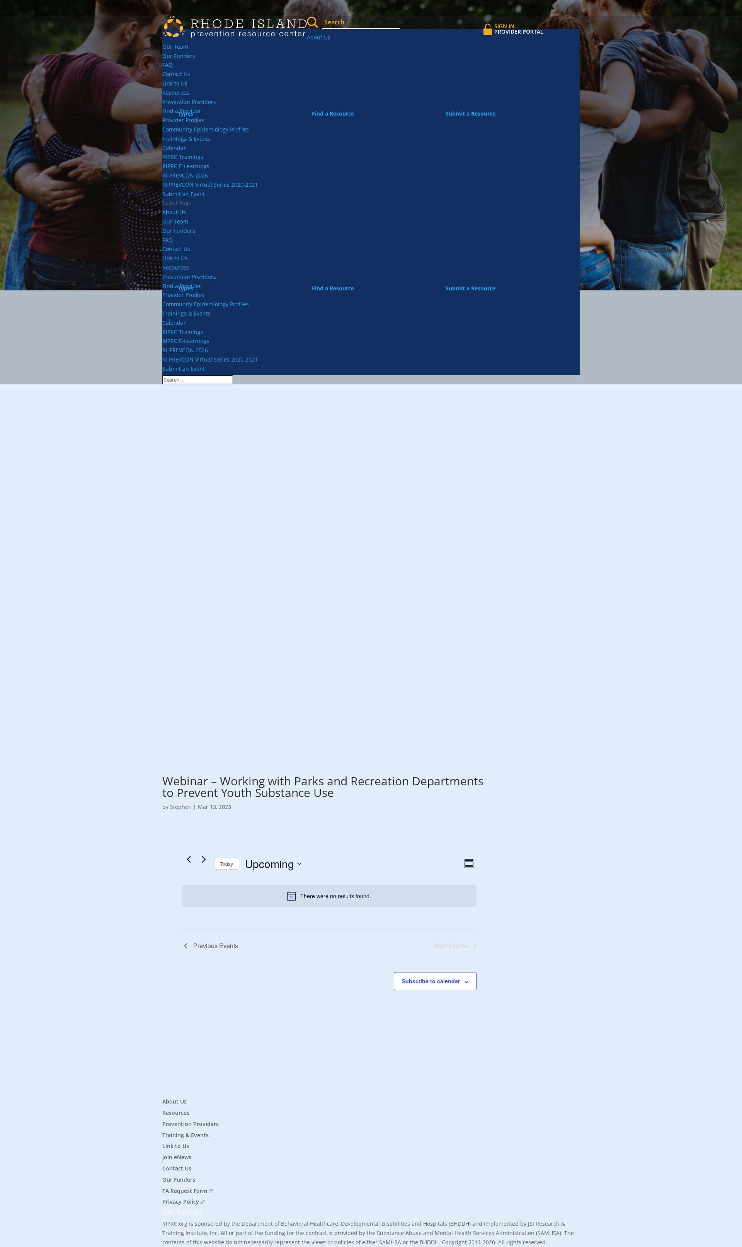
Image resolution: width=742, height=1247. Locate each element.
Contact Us (176, 74)
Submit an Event (183, 194)
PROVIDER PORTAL (518, 28)
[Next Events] (203, 859)
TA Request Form (184, 1190)
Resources (175, 92)
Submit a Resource (470, 113)
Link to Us (174, 83)
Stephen (181, 806)
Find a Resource (333, 113)
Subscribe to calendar (431, 981)
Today (226, 863)
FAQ (167, 64)
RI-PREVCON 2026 (185, 175)
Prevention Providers (190, 1124)
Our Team (175, 46)
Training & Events (185, 1135)
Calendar (174, 148)
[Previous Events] (188, 859)
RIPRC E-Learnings (185, 166)
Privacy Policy (180, 1201)
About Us (318, 37)
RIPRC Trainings (182, 156)
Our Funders (178, 56)
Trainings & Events (186, 138)
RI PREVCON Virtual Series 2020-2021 (210, 184)
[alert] (329, 896)
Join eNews (176, 1157)
